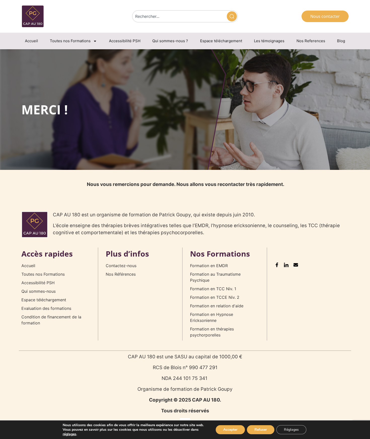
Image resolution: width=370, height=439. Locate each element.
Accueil (31, 40)
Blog (341, 40)
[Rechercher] (232, 16)
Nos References (311, 40)
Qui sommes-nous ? (170, 40)
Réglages (291, 429)
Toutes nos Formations (70, 40)
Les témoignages (269, 40)
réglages (69, 434)
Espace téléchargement (221, 40)
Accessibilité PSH (124, 40)
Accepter (230, 429)
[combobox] (179, 16)
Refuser (260, 429)
